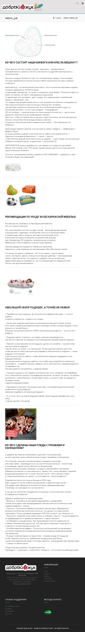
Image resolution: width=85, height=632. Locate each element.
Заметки (47, 576)
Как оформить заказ (12, 606)
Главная (58, 18)
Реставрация (9, 611)
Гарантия (8, 613)
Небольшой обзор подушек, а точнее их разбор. (37, 307)
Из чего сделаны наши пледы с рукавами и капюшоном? (34, 446)
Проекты (47, 574)
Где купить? (48, 578)
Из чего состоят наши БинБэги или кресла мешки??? (41, 62)
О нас (46, 571)
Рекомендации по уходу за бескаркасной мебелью (40, 217)
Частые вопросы (49, 581)
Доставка (8, 608)
